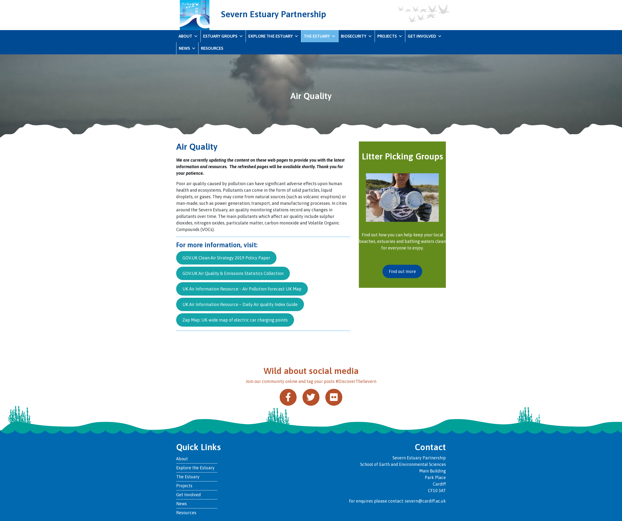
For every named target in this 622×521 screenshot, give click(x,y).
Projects (387, 36)
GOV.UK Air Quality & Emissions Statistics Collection (233, 273)
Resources (212, 48)
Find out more (402, 271)
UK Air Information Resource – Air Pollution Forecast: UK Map (242, 288)
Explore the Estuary (270, 36)
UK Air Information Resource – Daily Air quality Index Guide (240, 304)
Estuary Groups (220, 36)
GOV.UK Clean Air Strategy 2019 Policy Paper (226, 257)
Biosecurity (353, 36)
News (184, 48)
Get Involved (422, 36)
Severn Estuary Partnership (273, 14)
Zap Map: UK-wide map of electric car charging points (235, 320)
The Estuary (317, 36)
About (185, 36)
